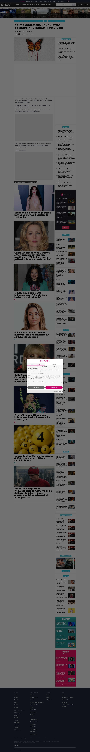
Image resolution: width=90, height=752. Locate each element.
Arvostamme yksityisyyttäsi (36, 364)
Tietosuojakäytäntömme (58, 391)
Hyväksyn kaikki (54, 387)
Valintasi (54, 364)
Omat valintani (36, 387)
